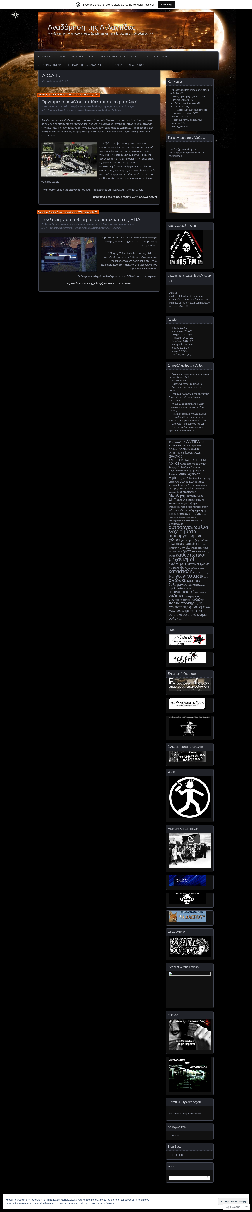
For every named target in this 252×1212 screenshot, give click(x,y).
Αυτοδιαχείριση (189, 474)
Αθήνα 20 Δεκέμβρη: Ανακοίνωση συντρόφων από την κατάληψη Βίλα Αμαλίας (186, 407)
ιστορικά (176, 123)
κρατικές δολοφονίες (185, 583)
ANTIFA (193, 442)
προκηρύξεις (192, 603)
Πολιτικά (122, 106)
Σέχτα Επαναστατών (186, 500)
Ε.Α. (181, 485)
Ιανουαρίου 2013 (180, 331)
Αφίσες (175, 477)
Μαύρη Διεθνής (186, 491)
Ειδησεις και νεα (156, 56)
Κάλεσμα (182, 488)
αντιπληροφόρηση (195, 510)
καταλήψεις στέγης (196, 568)
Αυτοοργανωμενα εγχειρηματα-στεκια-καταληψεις (71, 65)
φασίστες (194, 610)
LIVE (188, 446)
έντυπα (174, 503)
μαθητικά (193, 584)
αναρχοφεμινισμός (177, 507)
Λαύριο (190, 488)
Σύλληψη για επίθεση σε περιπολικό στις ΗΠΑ (90, 219)
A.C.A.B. (45, 110)
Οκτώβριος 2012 (180, 341)
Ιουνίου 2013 (178, 328)
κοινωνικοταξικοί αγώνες (98, 110)
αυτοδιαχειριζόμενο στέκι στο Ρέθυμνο (185, 521)
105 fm (173, 442)
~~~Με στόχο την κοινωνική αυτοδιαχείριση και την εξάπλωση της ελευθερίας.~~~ (100, 33)
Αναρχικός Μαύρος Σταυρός (185, 467)
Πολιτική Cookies (105, 1203)
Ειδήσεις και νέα (109, 106)
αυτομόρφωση (176, 524)
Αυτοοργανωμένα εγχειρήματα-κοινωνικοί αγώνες (76, 106)
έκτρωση (200, 500)
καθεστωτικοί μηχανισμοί (73, 110)
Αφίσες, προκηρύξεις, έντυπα (186, 96)
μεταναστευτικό (182, 591)
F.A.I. (203, 442)
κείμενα (197, 572)
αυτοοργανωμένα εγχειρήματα (188, 529)
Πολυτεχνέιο (194, 495)
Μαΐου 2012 (178, 351)
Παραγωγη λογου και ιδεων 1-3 (187, 384)
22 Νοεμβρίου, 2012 (88, 94)
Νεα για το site (138, 65)
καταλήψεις (178, 568)
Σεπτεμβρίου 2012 (181, 344)
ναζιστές (176, 595)
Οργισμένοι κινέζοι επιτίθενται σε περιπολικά (89, 101)
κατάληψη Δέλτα (199, 564)
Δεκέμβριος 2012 (180, 334)
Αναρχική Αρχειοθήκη (193, 463)
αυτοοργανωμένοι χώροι (186, 537)
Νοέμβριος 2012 (180, 338)
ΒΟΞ (184, 478)
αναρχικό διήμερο (188, 503)
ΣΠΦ (172, 499)
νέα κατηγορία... (179, 380)
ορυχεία (186, 600)
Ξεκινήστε (166, 4)
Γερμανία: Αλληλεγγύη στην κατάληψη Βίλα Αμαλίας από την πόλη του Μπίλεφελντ (189, 397)
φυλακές (175, 618)
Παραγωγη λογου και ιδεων (77, 56)
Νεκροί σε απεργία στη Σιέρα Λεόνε (189, 414)
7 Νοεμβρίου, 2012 (87, 212)
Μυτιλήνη (177, 495)
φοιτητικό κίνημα (195, 615)
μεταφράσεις (200, 592)
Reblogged (177, 126)
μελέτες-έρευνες (184, 588)
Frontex (181, 445)
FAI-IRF (173, 445)
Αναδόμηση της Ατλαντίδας (91, 27)
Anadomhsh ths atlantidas (62, 94)
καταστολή (55, 110)
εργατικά (189, 551)
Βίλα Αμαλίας (194, 478)
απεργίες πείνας (190, 513)
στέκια (173, 607)
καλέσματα (179, 563)
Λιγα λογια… (45, 56)
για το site (183, 547)
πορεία (174, 603)
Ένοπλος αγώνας (185, 454)
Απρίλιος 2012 (179, 354)
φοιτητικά (175, 615)
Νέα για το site (179, 116)
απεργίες (174, 513)
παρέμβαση (198, 599)
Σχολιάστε (116, 110)
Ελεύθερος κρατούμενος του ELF (188, 424)
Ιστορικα (116, 65)
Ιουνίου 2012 (178, 348)
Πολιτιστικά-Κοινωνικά (186, 103)
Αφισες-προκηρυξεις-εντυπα (120, 56)
